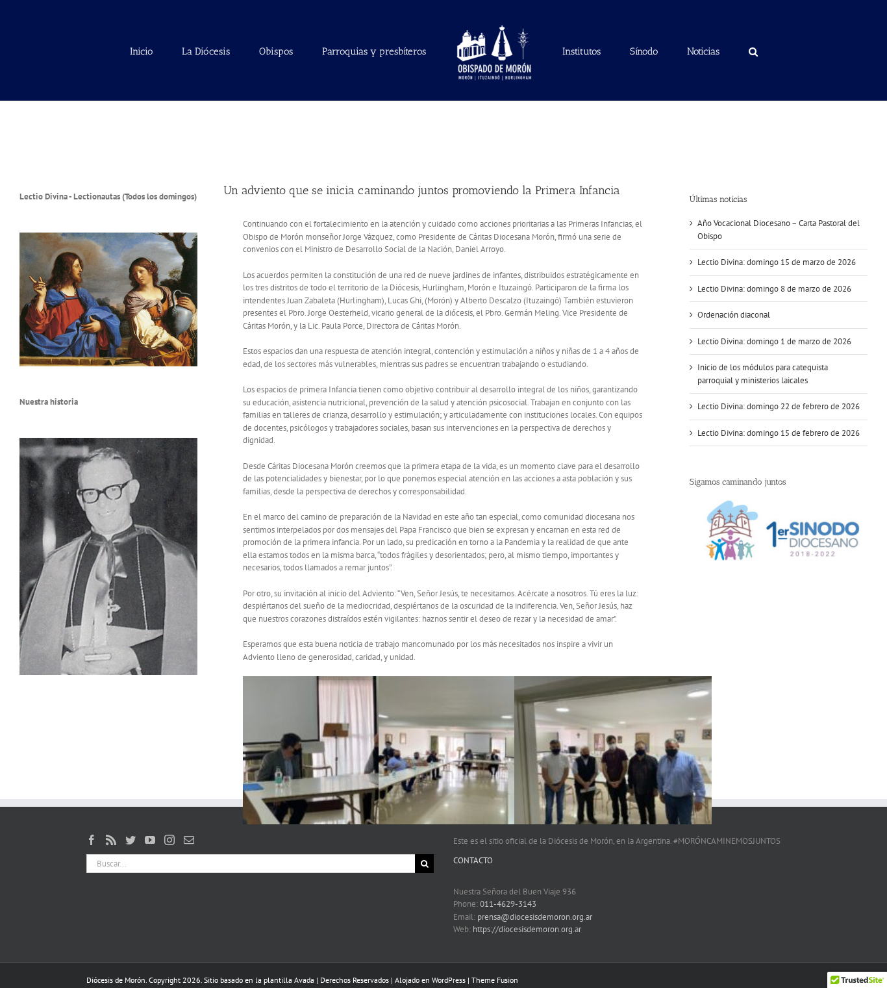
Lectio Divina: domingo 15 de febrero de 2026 (778, 432)
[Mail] (189, 840)
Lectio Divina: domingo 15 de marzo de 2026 (776, 262)
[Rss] (111, 840)
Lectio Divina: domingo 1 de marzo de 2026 (774, 341)
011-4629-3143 (508, 903)
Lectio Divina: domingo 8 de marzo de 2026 (774, 288)
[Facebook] (91, 840)
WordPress (449, 980)
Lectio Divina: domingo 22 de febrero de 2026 (778, 406)
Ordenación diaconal (733, 314)
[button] (692, 51)
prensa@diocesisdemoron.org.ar (534, 916)
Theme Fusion (494, 980)
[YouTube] (150, 840)
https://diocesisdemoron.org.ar (527, 929)
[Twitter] (130, 840)
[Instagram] (169, 840)
